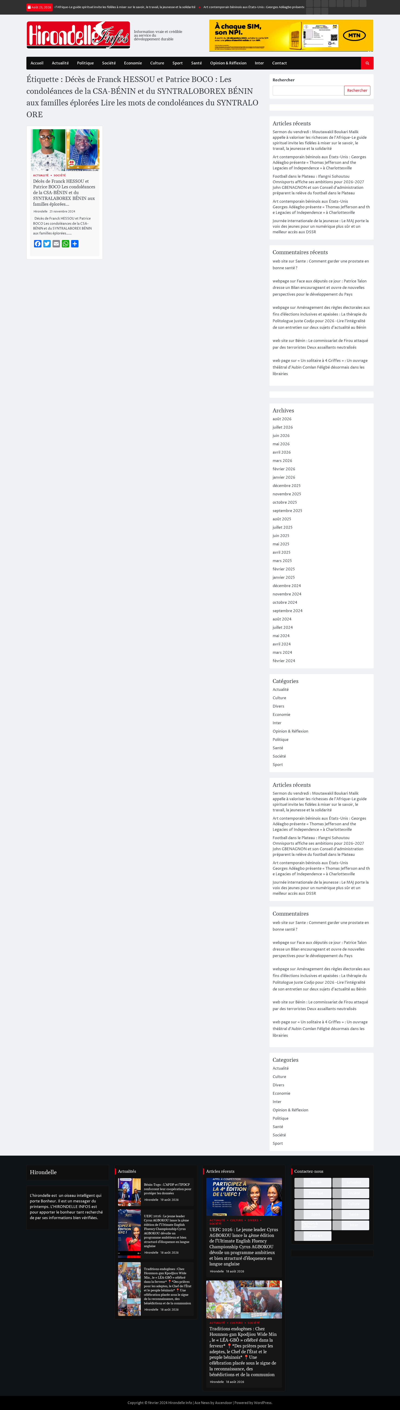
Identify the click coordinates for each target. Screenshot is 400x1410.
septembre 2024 (288, 610)
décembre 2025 (287, 485)
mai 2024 (281, 636)
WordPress (263, 1403)
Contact (279, 63)
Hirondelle (40, 212)
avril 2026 (282, 452)
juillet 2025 (283, 527)
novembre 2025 (287, 494)
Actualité (60, 63)
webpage (281, 281)
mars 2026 (282, 460)
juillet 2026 (283, 427)
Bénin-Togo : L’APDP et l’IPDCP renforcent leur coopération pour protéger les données (167, 1189)
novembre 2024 (287, 594)
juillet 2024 (283, 627)
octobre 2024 (285, 602)
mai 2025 (281, 544)
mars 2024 (282, 652)
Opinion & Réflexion (228, 63)
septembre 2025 (287, 510)
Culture (157, 63)
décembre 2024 (287, 585)
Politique (85, 63)
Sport (177, 63)
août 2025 (282, 519)
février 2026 (284, 469)
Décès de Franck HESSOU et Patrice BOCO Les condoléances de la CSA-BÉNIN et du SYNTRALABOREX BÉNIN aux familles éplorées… (64, 193)
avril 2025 (282, 552)
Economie (133, 63)
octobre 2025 (285, 502)
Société (109, 63)
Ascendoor (223, 1403)
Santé (196, 63)
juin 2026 (281, 435)
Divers (278, 706)
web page (281, 360)
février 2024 (284, 661)
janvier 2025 (284, 577)
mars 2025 (282, 560)
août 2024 (282, 619)
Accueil (37, 63)
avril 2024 (282, 644)
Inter (259, 63)
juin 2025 (281, 535)
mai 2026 (281, 444)
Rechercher (284, 80)
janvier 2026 (284, 477)
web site (280, 261)
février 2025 (284, 569)
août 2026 (282, 419)
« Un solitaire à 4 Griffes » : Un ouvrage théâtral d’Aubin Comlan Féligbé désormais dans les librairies (320, 367)
